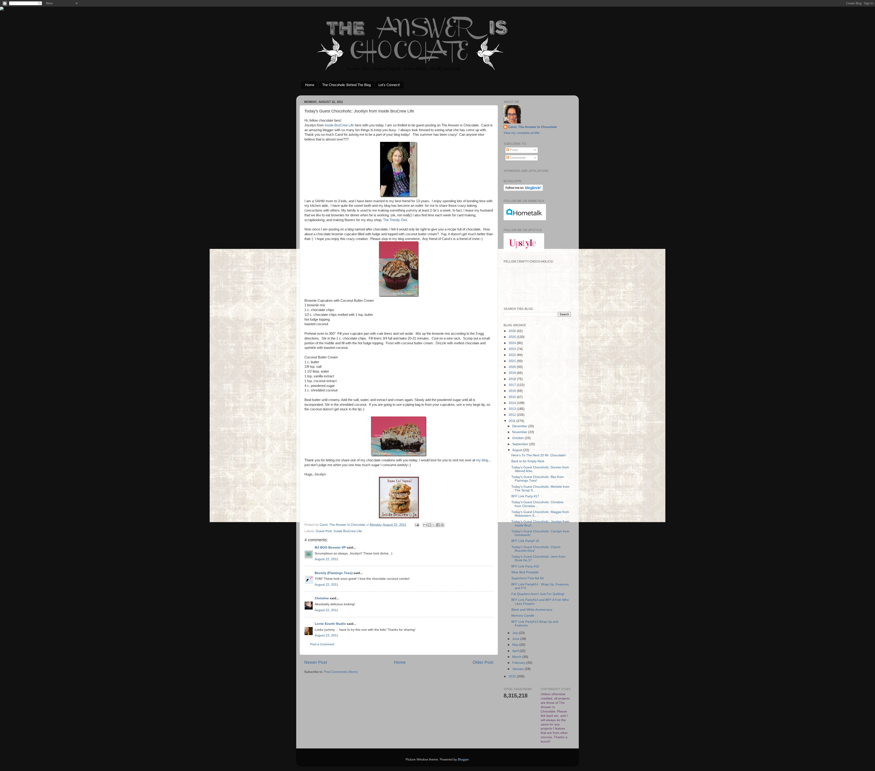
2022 (513, 355)
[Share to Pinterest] (442, 525)
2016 (513, 391)
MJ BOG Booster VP (330, 547)
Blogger (463, 759)
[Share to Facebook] (438, 525)
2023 (513, 349)
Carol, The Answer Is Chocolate (532, 127)
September (520, 444)
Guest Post (324, 531)
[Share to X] (433, 525)
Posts (513, 150)
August (517, 450)
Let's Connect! (389, 85)
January (518, 669)
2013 (513, 409)
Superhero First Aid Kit (527, 578)
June (516, 639)
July (515, 633)
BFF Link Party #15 (525, 566)
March (517, 657)
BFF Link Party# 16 (525, 541)
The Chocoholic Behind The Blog (346, 85)
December (520, 426)
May (515, 644)
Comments (517, 157)
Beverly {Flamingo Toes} (334, 573)
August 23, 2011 (326, 635)
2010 (513, 676)
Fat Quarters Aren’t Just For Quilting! (537, 594)
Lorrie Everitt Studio (330, 623)
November (520, 432)
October (518, 438)
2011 (512, 421)
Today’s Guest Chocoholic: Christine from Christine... (537, 504)
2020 (513, 367)
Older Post (483, 662)
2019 (513, 373)
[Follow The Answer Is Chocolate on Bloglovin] (523, 190)
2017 (513, 385)
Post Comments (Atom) (341, 672)
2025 (513, 337)
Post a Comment (322, 644)
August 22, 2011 (326, 559)
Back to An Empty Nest (527, 461)
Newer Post (315, 662)
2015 (513, 397)
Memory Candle (522, 615)
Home (309, 85)
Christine (322, 598)
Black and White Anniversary (531, 609)
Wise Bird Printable (525, 572)
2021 (513, 361)
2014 (513, 403)
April (516, 651)
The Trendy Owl (395, 220)
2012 (513, 414)
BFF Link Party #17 (525, 496)
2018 (513, 379)
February (519, 662)
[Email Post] (416, 524)
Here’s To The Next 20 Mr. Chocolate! (538, 455)
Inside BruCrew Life (339, 125)
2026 (513, 331)
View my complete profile (522, 133)
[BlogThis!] (429, 525)
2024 (513, 343)
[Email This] (425, 525)
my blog (482, 460)
